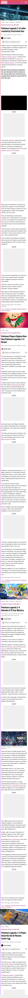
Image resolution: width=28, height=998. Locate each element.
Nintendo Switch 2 (9, 63)
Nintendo (18, 22)
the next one (19, 59)
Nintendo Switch (5, 310)
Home (2, 22)
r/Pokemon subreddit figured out (15, 786)
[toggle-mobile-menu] (26, 2)
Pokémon (12, 140)
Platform (12, 22)
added (13, 565)
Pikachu (8, 962)
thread (6, 222)
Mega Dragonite (16, 385)
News (7, 22)
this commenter (14, 839)
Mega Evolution (6, 439)
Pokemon (7, 309)
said (18, 546)
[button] (26, 42)
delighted (4, 509)
